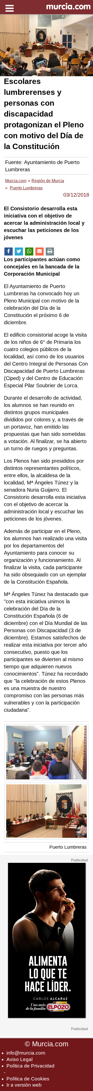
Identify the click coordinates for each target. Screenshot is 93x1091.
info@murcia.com (25, 1053)
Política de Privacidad (30, 1066)
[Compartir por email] (39, 251)
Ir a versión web (24, 1085)
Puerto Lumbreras (68, 847)
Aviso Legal (19, 1059)
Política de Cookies (27, 1078)
